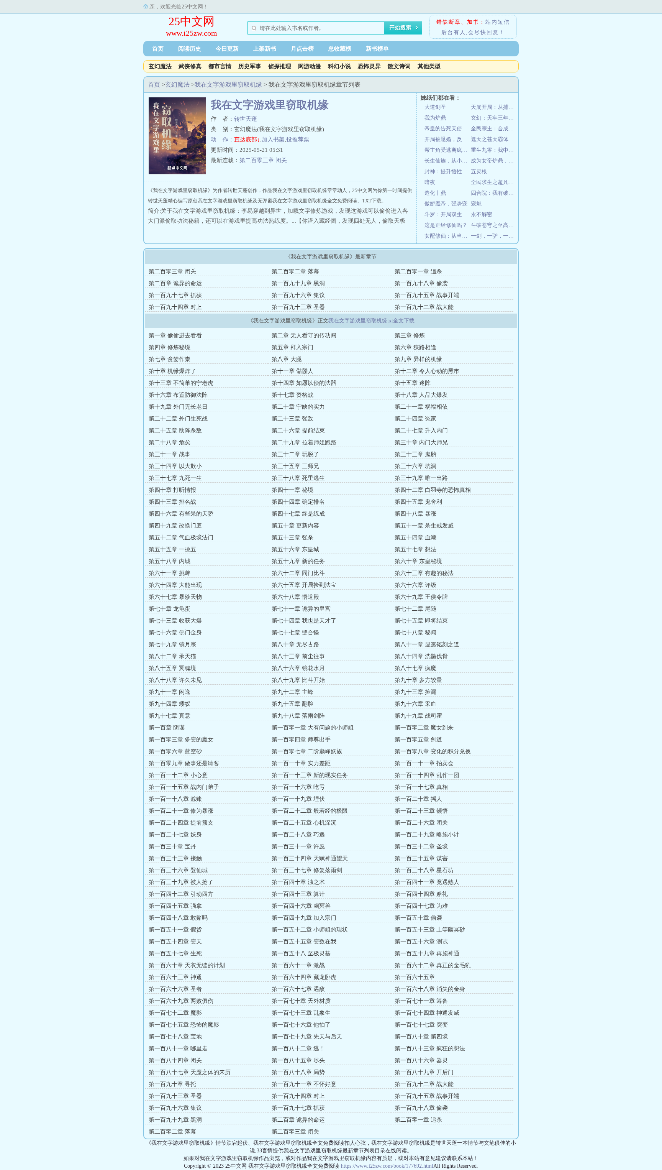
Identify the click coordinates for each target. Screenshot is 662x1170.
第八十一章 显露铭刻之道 (427, 644)
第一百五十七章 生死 (175, 953)
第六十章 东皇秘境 (418, 561)
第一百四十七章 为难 (421, 906)
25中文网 (192, 21)
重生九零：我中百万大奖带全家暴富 (494, 150)
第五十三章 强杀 (292, 537)
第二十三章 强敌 (292, 419)
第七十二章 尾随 (415, 609)
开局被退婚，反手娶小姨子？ (447, 139)
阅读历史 (189, 49)
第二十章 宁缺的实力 (298, 407)
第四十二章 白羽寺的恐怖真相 (433, 490)
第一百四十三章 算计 (298, 894)
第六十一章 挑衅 (169, 573)
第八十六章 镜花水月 (298, 668)
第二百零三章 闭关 (263, 160)
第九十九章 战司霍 (418, 716)
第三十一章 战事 (169, 454)
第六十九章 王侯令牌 (421, 597)
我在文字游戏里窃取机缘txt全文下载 (371, 321)
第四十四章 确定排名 (298, 502)
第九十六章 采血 (415, 704)
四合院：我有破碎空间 (494, 193)
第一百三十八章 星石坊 (424, 870)
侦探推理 (279, 66)
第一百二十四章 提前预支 (181, 823)
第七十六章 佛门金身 (175, 632)
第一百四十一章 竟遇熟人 (427, 882)
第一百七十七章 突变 (421, 1025)
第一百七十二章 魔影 (175, 1013)
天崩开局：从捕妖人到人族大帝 (494, 107)
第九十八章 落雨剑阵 (298, 716)
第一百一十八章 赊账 (175, 799)
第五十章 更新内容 (295, 526)
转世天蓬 (245, 119)
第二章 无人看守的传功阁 (304, 335)
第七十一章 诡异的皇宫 (301, 609)
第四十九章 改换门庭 (175, 526)
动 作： (222, 139)
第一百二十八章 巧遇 (298, 834)
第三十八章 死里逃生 (298, 478)
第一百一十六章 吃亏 (298, 787)
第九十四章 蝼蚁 (169, 704)
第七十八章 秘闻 (415, 632)
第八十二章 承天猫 (172, 656)
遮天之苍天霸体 (489, 139)
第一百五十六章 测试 (421, 941)
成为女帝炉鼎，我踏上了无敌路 (494, 161)
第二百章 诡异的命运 (175, 283)
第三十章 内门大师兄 (421, 442)
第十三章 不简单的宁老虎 (181, 383)
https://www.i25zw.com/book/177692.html (387, 1166)
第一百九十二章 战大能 (424, 307)
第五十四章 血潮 (415, 537)
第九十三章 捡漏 (415, 692)
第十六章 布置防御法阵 (178, 395)
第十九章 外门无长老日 (178, 407)
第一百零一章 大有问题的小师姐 (313, 728)
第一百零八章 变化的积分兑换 (433, 751)
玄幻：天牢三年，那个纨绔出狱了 (494, 118)
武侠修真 (190, 66)
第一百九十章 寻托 (172, 1084)
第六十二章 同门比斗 (298, 573)
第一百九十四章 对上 (175, 307)
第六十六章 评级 (415, 585)
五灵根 (479, 171)
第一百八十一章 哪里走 (178, 1048)
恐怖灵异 (369, 66)
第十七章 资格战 (292, 395)
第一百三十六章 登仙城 (178, 870)
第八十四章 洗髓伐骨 (421, 656)
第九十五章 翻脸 (292, 704)
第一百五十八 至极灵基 (301, 953)
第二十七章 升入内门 (421, 430)
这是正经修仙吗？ (445, 225)
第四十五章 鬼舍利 (418, 502)
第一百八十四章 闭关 (175, 1060)
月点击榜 (302, 49)
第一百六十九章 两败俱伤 (181, 1001)
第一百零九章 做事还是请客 (184, 763)
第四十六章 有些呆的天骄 (181, 514)
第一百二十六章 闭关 (421, 823)
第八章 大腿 (287, 359)
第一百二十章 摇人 (418, 799)
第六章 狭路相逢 (415, 347)
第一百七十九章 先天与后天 (307, 1037)
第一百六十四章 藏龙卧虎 (304, 977)
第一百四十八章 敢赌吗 (178, 918)
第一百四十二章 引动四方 (181, 894)
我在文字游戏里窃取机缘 (228, 84)
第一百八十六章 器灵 (421, 1060)
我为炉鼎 (435, 118)
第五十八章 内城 (169, 561)
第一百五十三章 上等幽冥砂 (430, 930)
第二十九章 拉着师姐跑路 (304, 442)
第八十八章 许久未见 (175, 680)
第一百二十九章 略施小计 (427, 834)
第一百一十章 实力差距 (301, 763)
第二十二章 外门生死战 (178, 419)
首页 (158, 49)
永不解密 (481, 214)
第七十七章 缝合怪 (295, 632)
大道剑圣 (435, 107)
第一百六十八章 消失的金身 (430, 989)
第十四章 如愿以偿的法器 (304, 383)
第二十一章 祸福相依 (421, 407)
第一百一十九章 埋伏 (298, 799)
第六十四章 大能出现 (175, 585)
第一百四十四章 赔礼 (421, 894)
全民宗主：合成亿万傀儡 (494, 128)
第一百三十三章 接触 (175, 858)
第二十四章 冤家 (415, 419)
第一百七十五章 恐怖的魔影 (184, 1025)
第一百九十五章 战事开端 (427, 295)
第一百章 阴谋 (167, 728)
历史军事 (249, 66)
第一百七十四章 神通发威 (427, 1013)
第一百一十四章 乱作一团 (427, 775)
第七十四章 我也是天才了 (304, 621)
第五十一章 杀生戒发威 (424, 526)
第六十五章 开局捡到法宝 (304, 585)
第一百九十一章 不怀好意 (304, 1084)
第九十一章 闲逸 (169, 692)
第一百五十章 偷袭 (418, 918)
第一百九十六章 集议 (298, 295)
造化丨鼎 (435, 193)
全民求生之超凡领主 (494, 182)
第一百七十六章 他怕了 (301, 1025)
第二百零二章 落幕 (295, 271)
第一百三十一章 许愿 (298, 846)
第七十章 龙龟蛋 (169, 609)
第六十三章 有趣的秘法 (424, 573)
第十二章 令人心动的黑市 (427, 371)
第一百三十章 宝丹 (172, 846)
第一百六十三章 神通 (175, 977)
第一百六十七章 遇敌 (298, 989)
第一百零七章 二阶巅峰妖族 (307, 751)
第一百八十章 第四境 (421, 1037)
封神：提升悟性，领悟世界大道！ (447, 171)
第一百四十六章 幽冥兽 (301, 906)
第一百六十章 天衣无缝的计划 (187, 965)
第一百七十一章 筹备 (421, 1001)
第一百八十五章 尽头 (298, 1060)
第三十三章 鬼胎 (415, 454)
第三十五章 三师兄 (295, 466)
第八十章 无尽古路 (295, 644)
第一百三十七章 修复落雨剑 (307, 870)
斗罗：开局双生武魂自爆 (447, 214)
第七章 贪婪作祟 (169, 359)
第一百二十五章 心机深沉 (304, 823)
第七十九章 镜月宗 (172, 644)
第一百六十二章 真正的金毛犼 (433, 965)
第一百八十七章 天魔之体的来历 (190, 1072)
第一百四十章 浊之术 (298, 882)
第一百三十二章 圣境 (421, 846)
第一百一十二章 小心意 (178, 775)
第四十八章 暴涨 (415, 514)
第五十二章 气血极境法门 (181, 537)
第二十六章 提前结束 (298, 430)
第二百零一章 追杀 (418, 271)
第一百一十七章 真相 (421, 787)
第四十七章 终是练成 (298, 514)
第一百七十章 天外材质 (301, 1001)
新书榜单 (377, 49)
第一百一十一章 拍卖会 (424, 763)
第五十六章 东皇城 (295, 549)
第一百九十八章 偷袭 (421, 283)
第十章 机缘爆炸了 (172, 371)
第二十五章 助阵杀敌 (175, 430)
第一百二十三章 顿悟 (421, 811)
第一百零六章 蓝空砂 (175, 751)
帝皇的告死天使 (443, 128)
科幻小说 (339, 66)
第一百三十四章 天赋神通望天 (310, 858)
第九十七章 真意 (169, 716)
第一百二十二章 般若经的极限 (310, 811)
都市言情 (219, 66)
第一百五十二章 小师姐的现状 (310, 930)
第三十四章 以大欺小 (175, 466)
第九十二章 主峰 (292, 692)
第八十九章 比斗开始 (298, 680)
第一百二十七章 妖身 (175, 834)
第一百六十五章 (415, 977)
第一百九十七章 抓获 (175, 295)
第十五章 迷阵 (413, 383)
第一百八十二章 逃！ (298, 1048)
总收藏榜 (339, 49)
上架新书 (264, 49)
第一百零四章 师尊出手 (301, 739)
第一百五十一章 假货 (175, 930)
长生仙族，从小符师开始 (447, 161)
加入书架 (273, 139)
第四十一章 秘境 (292, 490)
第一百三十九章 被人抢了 (181, 882)
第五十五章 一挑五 (172, 549)
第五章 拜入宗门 (292, 347)
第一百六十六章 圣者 (175, 989)
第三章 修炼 (410, 335)
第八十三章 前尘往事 (298, 656)
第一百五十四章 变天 (175, 941)
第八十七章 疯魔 (415, 668)
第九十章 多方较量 (418, 680)
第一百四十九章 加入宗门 (304, 918)
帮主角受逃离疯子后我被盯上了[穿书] (447, 150)
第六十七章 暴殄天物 (175, 597)
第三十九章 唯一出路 (421, 478)
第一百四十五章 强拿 (175, 906)
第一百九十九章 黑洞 (298, 283)
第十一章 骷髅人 (292, 371)
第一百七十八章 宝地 (175, 1037)
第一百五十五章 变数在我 (304, 941)
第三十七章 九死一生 (175, 478)
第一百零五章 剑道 (418, 739)
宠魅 (476, 204)
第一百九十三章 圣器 (298, 307)
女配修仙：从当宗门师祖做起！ (447, 236)
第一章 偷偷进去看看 (175, 335)
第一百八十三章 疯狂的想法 (430, 1048)
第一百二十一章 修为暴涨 (181, 811)
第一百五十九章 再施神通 (427, 953)
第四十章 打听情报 (172, 490)
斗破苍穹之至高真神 (494, 225)
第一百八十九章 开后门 (424, 1072)
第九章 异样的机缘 (418, 359)
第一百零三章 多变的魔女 (181, 739)
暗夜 (429, 182)
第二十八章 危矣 (169, 442)
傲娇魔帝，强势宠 (445, 204)
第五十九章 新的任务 (298, 561)
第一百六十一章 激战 (298, 965)
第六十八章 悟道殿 (295, 597)
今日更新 (227, 49)
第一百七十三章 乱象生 (301, 1013)
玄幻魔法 (160, 66)
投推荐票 (297, 139)
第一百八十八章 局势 (298, 1072)
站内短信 (497, 22)
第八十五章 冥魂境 (172, 668)
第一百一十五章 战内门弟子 (184, 787)
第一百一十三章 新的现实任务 (310, 775)
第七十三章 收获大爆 (175, 621)
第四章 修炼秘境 (169, 347)
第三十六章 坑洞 (415, 466)
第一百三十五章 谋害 (421, 858)
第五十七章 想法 (415, 549)
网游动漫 (309, 66)
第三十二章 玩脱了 (295, 454)
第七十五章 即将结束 (421, 621)
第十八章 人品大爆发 (421, 395)
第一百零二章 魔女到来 (424, 728)
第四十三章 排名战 (172, 502)
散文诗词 (399, 66)
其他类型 (429, 66)
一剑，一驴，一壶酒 (494, 236)
